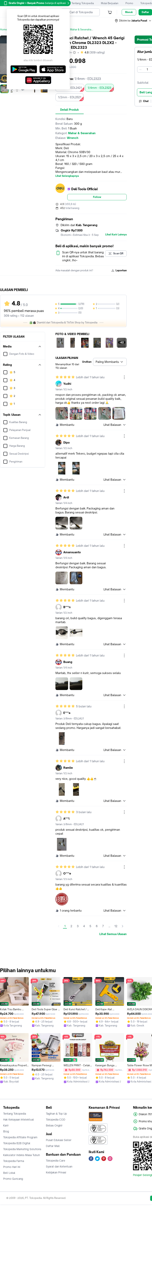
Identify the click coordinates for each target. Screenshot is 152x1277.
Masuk (129, 12)
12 (115, 926)
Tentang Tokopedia (82, 3)
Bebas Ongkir (54, 1125)
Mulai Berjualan (109, 3)
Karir (6, 1125)
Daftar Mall (53, 1146)
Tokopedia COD (55, 1119)
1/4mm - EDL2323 (99, 87)
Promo (129, 3)
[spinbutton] (147, 69)
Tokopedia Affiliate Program (20, 1137)
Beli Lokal (9, 1172)
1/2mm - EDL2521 (69, 97)
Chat (146, 101)
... (109, 926)
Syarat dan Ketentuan (59, 1166)
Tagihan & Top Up (56, 1113)
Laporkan (121, 270)
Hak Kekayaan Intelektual (18, 1119)
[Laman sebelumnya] (58, 926)
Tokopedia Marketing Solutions (22, 1149)
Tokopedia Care (55, 1160)
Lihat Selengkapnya (67, 176)
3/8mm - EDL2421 (70, 87)
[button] (133, 21)
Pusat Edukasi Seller (58, 1140)
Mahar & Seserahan (81, 29)
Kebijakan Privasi (56, 1172)
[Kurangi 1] (140, 69)
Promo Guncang (13, 1178)
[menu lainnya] (124, 377)
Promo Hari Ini (11, 1166)
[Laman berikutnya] (122, 926)
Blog (6, 1131)
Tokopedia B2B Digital (16, 1143)
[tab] (69, 109)
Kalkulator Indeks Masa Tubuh (21, 1155)
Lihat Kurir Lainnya (116, 234)
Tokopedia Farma (13, 1161)
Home (3, 29)
